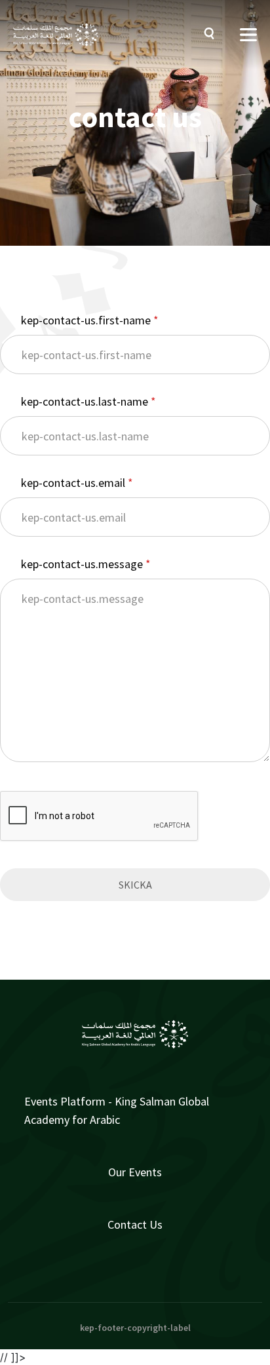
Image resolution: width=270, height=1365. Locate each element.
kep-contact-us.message (83, 563)
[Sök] (212, 35)
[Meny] (248, 34)
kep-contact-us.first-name (87, 320)
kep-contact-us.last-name (86, 401)
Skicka (135, 884)
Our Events (135, 1172)
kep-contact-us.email (74, 482)
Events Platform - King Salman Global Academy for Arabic (116, 1110)
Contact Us (135, 1224)
